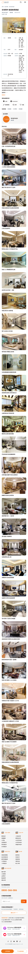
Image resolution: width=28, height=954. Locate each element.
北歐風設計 (4, 842)
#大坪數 (15, 109)
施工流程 (18, 863)
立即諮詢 (7, 951)
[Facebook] (8, 941)
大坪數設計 (4, 861)
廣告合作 (13, 913)
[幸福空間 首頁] (5, 2)
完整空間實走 (4, 855)
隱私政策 (3, 880)
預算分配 (18, 861)
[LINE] (17, 941)
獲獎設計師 (18, 838)
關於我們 (3, 871)
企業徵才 (3, 876)
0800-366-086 (9, 890)
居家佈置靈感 (4, 859)
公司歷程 (3, 874)
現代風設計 (4, 844)
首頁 (3, 6)
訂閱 (24, 901)
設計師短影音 (4, 857)
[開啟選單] (25, 2)
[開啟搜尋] (21, 2)
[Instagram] (11, 941)
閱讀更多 (3, 95)
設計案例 (6, 6)
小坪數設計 (4, 863)
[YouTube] (14, 941)
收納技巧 (18, 857)
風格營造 (18, 859)
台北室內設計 (19, 840)
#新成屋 (20, 109)
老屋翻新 (3, 838)
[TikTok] (20, 941)
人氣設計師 (18, 836)
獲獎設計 (3, 836)
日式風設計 (4, 846)
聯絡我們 (3, 878)
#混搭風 (9, 109)
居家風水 (18, 855)
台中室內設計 (19, 842)
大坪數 (3, 840)
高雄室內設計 (19, 844)
